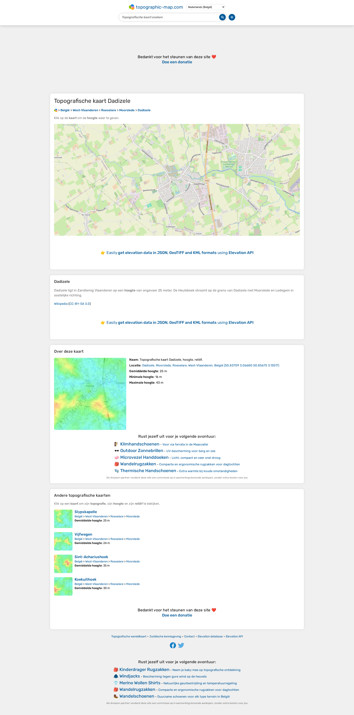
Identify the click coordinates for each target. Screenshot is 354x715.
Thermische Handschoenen (148, 470)
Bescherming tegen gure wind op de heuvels (175, 676)
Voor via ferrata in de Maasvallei (185, 444)
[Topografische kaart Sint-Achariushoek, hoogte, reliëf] (63, 564)
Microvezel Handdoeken (144, 457)
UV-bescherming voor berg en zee (190, 451)
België (79, 516)
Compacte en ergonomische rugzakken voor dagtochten (199, 464)
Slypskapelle (86, 512)
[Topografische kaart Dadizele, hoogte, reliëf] (90, 394)
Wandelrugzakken (138, 463)
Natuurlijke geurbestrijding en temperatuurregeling (200, 683)
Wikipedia (61, 304)
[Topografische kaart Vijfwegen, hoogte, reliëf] (63, 541)
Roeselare (117, 516)
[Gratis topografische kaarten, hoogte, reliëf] (55, 110)
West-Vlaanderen (96, 516)
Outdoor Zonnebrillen (141, 450)
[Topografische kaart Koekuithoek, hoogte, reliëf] (63, 586)
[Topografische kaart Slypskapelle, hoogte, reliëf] (63, 519)
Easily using (180, 252)
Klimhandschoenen (139, 443)
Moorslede (133, 516)
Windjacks (129, 676)
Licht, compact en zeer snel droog (196, 458)
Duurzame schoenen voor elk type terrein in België (193, 696)
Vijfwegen (83, 534)
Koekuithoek (85, 579)
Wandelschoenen (136, 696)
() (210, 365)
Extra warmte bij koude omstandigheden (208, 471)
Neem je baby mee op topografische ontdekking (206, 670)
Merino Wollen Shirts (139, 682)
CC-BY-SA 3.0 (79, 304)
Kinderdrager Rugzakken (144, 669)
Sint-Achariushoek (91, 557)
